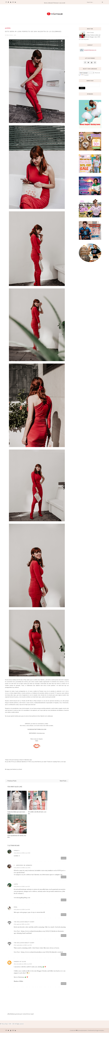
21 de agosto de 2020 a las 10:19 (21, 924)
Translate (86, 75)
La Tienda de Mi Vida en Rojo (28, 700)
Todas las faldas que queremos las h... (16, 812)
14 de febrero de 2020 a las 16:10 (22, 909)
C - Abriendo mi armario (23, 865)
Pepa (15, 907)
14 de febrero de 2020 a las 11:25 (22, 886)
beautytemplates (83, 1030)
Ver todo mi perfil (83, 39)
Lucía (16, 884)
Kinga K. (17, 850)
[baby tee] (90, 217)
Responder (63, 858)
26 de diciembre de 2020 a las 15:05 (23, 964)
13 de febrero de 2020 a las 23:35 (22, 867)
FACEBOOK (31, 729)
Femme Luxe (43, 691)
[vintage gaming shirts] (90, 239)
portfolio (8, 28)
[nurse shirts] (90, 150)
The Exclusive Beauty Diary (24, 922)
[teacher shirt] (90, 172)
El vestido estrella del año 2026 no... (37, 812)
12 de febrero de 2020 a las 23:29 (22, 853)
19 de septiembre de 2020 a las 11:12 (23, 945)
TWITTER (36, 729)
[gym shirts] (90, 261)
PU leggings (58, 693)
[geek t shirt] (90, 194)
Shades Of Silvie (20, 961)
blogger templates (99, 1030)
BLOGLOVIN (42, 729)
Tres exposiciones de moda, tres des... (16, 836)
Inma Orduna (9, 35)
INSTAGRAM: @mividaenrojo (37, 733)
